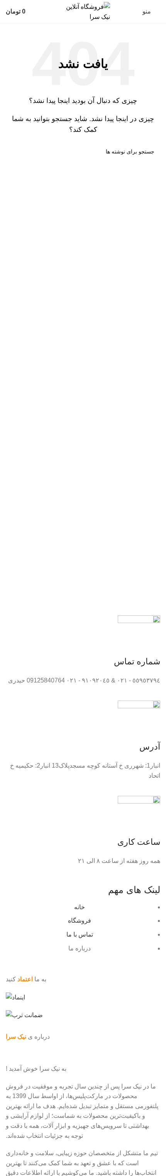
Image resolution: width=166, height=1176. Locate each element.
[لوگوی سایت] (83, 11)
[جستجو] (15, 151)
